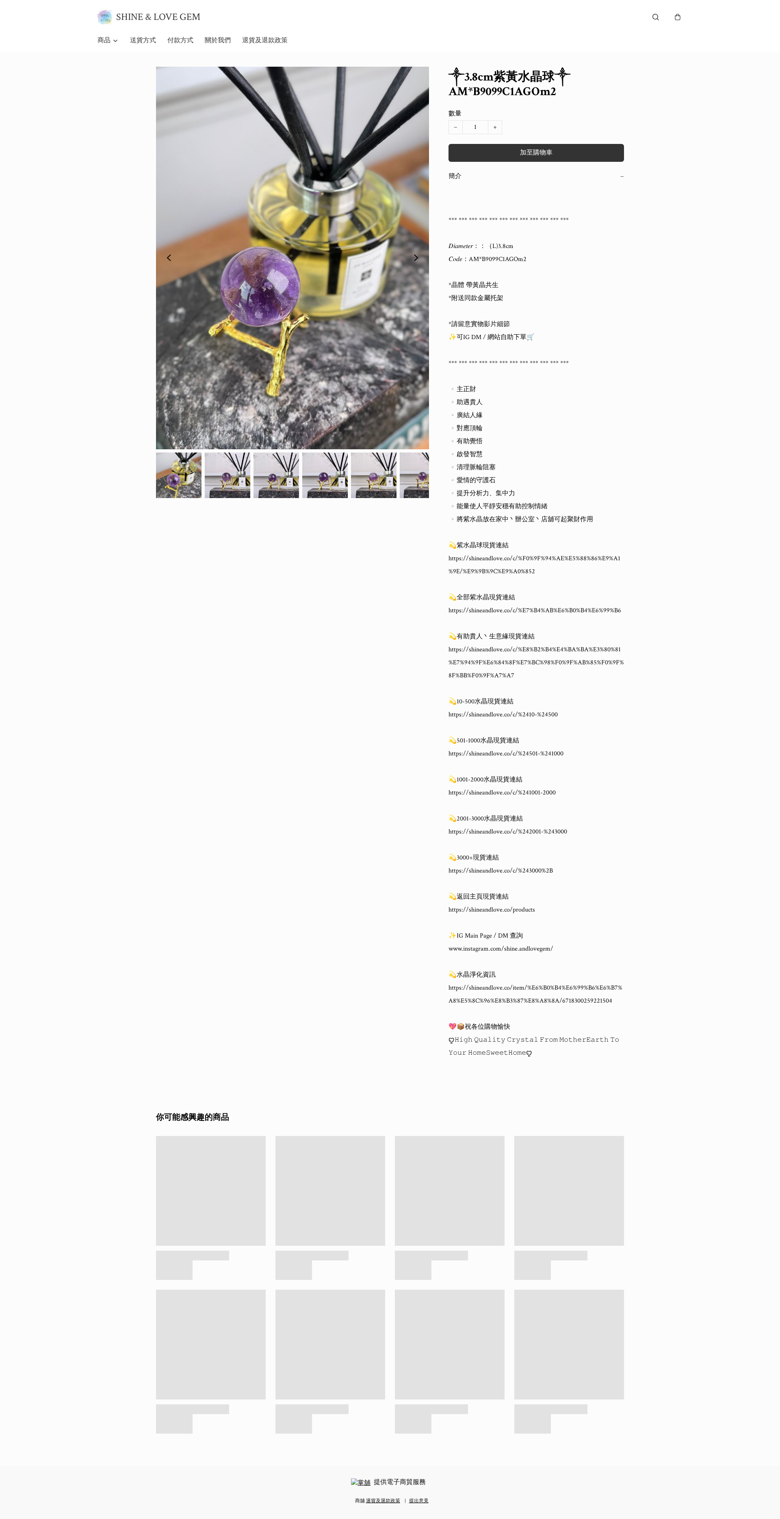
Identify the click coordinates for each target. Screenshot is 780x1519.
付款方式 (180, 40)
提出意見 (419, 1501)
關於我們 (218, 40)
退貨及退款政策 (265, 40)
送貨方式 (143, 40)
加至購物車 (536, 152)
